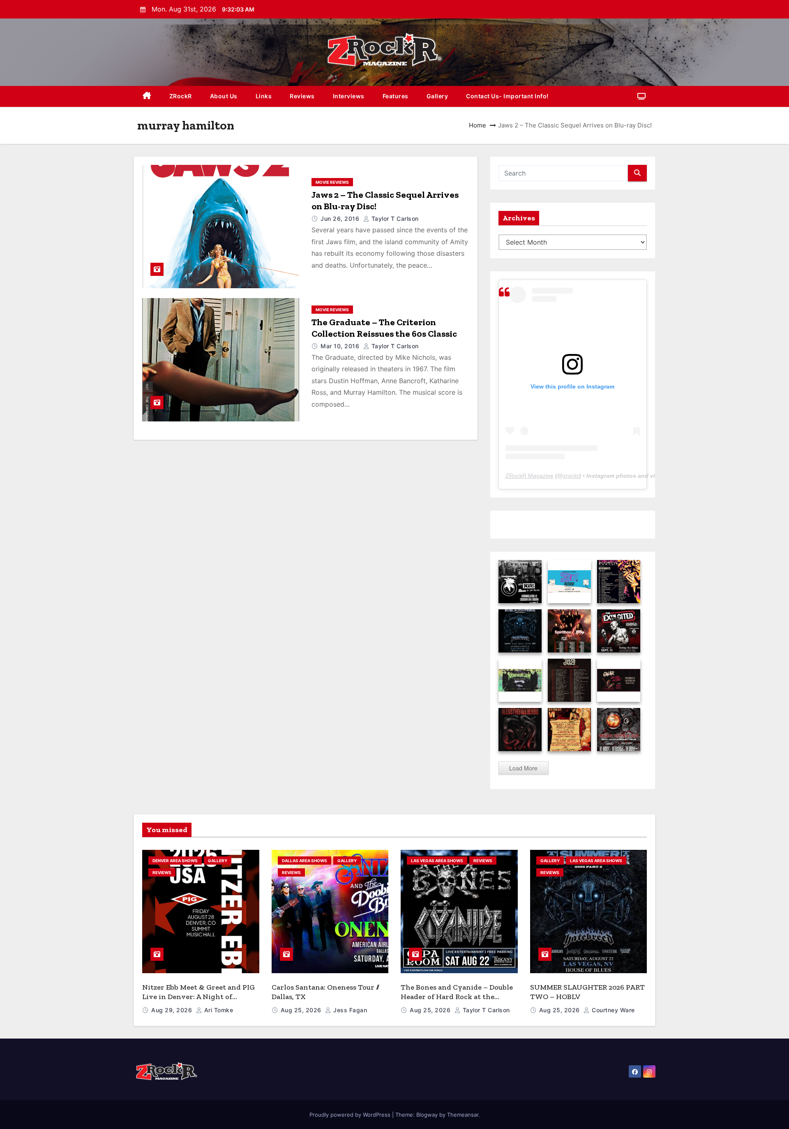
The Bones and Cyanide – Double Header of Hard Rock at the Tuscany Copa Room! (457, 996)
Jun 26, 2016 (341, 218)
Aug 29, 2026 (172, 1009)
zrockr (571, 475)
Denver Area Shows (175, 860)
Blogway (427, 1114)
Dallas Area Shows (304, 860)
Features (395, 96)
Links (264, 96)
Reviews (302, 96)
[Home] (147, 96)
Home (477, 125)
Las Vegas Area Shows (437, 860)
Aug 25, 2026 (302, 1009)
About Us (224, 96)
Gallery (437, 96)
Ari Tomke (217, 1009)
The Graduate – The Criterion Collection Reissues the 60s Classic (384, 328)
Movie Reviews (332, 182)
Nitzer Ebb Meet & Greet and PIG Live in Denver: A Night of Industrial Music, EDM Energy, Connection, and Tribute (198, 1001)
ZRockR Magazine (529, 475)
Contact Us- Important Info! (507, 96)
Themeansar (462, 1114)
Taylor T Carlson (394, 218)
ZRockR (180, 96)
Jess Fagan (349, 1009)
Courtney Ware (612, 1009)
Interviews (349, 96)
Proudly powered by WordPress (350, 1114)
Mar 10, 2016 (341, 345)
